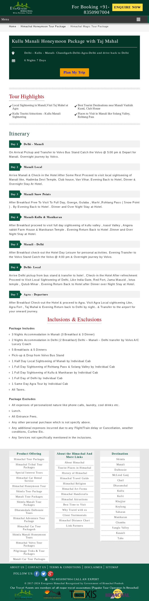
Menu (5, 19)
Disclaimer (93, 567)
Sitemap (112, 567)
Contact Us (37, 567)
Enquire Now (127, 7)
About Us (17, 567)
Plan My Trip (74, 72)
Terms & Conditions (65, 567)
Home (12, 26)
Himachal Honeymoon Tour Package (43, 26)
